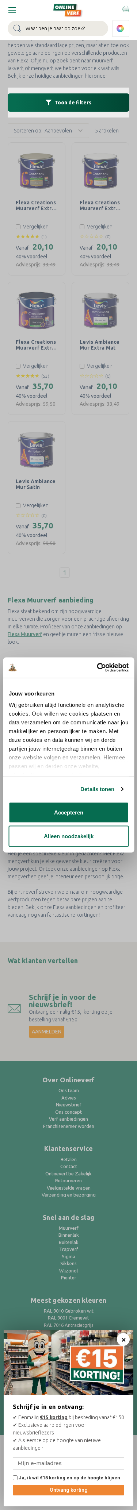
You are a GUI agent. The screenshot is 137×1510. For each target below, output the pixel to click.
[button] (68, 102)
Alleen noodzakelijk (69, 836)
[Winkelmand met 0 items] (125, 9)
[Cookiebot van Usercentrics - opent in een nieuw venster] (97, 668)
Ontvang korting (69, 1490)
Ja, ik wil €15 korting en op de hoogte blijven (69, 1477)
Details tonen (97, 789)
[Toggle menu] (12, 10)
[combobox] (58, 28)
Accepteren (68, 812)
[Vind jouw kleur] (120, 28)
